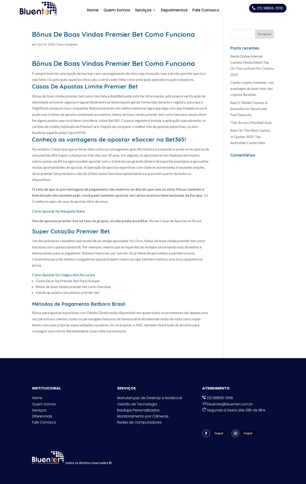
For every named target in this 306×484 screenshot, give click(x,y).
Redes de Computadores (139, 422)
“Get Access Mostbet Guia (251, 122)
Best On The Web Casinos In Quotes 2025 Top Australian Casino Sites (250, 136)
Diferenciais (42, 416)
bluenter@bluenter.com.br (229, 404)
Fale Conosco (205, 10)
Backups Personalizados (138, 410)
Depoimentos (174, 10)
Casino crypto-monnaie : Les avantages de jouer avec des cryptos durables (252, 88)
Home (93, 10)
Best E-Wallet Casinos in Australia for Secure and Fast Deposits (249, 108)
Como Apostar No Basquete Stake (58, 211)
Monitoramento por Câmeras (142, 416)
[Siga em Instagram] (235, 433)
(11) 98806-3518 (270, 8)
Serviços (143, 10)
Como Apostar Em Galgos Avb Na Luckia (63, 275)
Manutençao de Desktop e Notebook (149, 397)
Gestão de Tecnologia (137, 404)
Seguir (218, 433)
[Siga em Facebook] (206, 433)
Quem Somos (116, 10)
